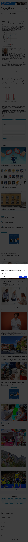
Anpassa (14, 276)
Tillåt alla (23, 276)
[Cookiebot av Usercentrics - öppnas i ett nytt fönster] (24, 264)
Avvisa (5, 276)
